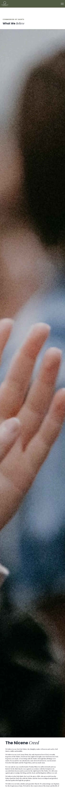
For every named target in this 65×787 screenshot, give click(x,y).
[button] (62, 3)
